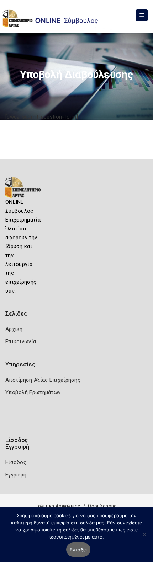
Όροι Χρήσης (102, 505)
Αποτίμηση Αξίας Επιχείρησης (42, 380)
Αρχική (14, 329)
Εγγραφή (15, 474)
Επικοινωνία (20, 341)
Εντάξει (78, 549)
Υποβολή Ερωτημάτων (32, 392)
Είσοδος (15, 462)
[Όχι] (144, 538)
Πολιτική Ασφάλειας (57, 505)
